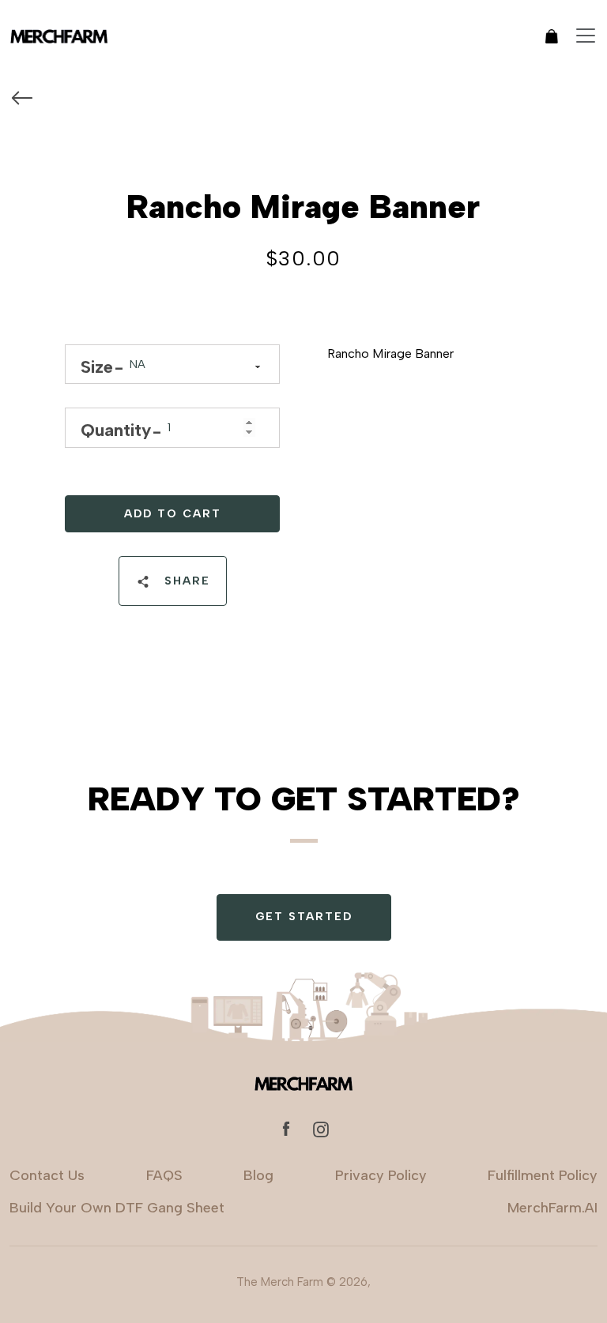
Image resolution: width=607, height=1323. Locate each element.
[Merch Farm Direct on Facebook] (286, 1128)
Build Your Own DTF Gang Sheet (116, 1207)
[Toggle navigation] (586, 35)
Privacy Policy (381, 1175)
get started (304, 916)
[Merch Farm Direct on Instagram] (321, 1128)
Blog (258, 1175)
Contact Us (47, 1175)
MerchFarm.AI (552, 1207)
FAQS (164, 1175)
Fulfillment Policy (543, 1175)
